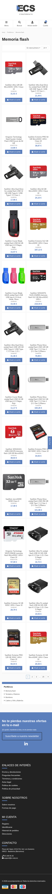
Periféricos (8, 687)
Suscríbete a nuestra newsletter (22, 736)
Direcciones (7, 834)
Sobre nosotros (8, 804)
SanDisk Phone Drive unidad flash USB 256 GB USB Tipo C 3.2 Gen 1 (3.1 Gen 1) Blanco (38, 502)
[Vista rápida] (17, 82)
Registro (5, 824)
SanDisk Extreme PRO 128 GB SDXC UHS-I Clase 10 (14, 657)
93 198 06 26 (9, 856)
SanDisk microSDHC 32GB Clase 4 (14, 500)
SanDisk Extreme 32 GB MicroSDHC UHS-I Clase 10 (38, 657)
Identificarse (7, 827)
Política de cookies (10, 785)
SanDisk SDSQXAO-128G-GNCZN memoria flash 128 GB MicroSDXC (14, 451)
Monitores (9, 697)
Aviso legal (6, 782)
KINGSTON (13, 145)
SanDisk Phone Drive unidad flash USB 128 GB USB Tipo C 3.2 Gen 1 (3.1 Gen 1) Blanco (38, 348)
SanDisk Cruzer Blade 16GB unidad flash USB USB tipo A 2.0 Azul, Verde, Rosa (14, 296)
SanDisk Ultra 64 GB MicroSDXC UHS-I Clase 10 (38, 191)
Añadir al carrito (15, 100)
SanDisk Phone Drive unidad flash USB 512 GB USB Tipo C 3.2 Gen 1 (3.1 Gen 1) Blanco (38, 400)
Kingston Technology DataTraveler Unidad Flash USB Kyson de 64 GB (13, 140)
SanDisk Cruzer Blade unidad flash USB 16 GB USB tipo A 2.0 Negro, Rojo (13, 400)
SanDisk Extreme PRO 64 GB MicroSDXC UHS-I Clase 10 (38, 139)
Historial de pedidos (10, 830)
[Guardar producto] (10, 82)
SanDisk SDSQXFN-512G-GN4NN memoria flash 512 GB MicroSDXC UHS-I (38, 296)
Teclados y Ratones (12, 694)
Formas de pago (9, 808)
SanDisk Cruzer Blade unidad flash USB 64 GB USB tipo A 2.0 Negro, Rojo (13, 244)
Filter (50, 441)
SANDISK (14, 91)
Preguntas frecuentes (11, 775)
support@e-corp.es (11, 858)
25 (43, 677)
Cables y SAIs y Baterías (14, 701)
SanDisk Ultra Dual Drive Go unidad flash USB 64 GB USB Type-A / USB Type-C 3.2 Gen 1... (38, 88)
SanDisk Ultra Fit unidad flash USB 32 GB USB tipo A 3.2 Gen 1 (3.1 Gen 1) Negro (38, 554)
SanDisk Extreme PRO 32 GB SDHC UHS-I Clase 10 (38, 450)
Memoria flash (10, 691)
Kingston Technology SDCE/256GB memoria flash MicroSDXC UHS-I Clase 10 (13, 554)
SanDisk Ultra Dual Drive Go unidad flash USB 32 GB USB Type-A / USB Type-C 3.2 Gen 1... (13, 192)
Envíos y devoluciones (11, 772)
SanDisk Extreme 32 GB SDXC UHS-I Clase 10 (13, 604)
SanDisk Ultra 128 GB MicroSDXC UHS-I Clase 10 (13, 87)
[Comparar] (13, 82)
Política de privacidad (11, 789)
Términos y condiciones (12, 779)
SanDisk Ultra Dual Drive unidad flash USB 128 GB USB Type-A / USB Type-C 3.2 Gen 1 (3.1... (14, 348)
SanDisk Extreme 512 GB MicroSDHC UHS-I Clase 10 (38, 243)
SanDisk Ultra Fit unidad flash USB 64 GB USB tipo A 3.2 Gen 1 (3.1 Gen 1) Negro (38, 606)
